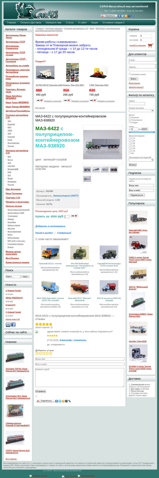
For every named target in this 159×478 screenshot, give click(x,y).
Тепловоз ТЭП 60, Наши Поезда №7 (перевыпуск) (17, 370)
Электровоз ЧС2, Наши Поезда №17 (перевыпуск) (18, 397)
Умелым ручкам (14, 206)
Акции (94, 22)
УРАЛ (10, 130)
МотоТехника (12, 258)
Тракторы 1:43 (13, 197)
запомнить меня (138, 74)
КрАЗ (10, 140)
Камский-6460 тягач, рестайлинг (138, 231)
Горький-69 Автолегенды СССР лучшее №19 (109, 265)
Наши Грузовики (14, 193)
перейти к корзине (137, 45)
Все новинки (11, 459)
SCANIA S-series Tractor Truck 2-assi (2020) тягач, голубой (140, 368)
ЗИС (9, 121)
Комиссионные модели (17, 262)
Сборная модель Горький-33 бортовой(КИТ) (18, 424)
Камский (11, 124)
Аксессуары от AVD (16, 213)
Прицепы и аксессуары (17, 202)
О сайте (82, 22)
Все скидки (40, 108)
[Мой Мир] (129, 16)
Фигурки (11, 228)
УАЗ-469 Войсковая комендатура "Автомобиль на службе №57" (79, 266)
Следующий (64, 233)
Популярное (136, 120)
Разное (11, 247)
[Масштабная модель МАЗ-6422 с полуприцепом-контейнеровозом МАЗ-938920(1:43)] (102, 163)
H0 (132, 153)
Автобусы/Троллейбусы (18, 111)
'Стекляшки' (13, 216)
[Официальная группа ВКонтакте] (8, 326)
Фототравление (14, 231)
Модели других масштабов (13, 253)
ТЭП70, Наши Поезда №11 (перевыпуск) (18, 452)
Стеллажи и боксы (15, 244)
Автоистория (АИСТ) (65, 195)
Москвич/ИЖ (13, 169)
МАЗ (9, 127)
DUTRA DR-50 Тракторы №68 (49, 85)
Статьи (69, 22)
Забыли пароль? (136, 87)
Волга (10, 160)
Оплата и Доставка (30, 22)
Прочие (11, 146)
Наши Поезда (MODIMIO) (18, 107)
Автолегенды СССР (15, 42)
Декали (11, 219)
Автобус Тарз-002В (138, 341)
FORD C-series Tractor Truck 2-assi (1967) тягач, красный (140, 259)
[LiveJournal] (132, 16)
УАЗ (9, 175)
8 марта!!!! (10, 305)
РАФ (9, 172)
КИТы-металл (13, 238)
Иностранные (13, 143)
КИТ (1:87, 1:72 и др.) (16, 241)
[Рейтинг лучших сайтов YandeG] (70, 476)
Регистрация (134, 83)
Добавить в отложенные (50, 226)
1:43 (133, 141)
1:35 (133, 143)
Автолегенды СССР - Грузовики (16, 60)
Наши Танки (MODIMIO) (17, 102)
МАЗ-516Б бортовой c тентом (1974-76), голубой (50, 299)
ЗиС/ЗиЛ (11, 166)
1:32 (133, 146)
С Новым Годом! (13, 291)
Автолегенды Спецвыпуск (12, 47)
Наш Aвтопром (13, 189)
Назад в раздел (44, 233)
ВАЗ (9, 157)
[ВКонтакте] (119, 16)
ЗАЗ (9, 163)
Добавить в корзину (52, 101)
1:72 (133, 138)
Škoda (10, 178)
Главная (11, 22)
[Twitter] (122, 16)
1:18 (133, 151)
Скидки (134, 122)
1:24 (133, 148)
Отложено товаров (113, 22)
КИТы (10, 235)
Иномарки (12, 181)
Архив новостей (13, 319)
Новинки (135, 117)
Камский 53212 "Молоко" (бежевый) (79, 299)
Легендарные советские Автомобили (18, 71)
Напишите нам (53, 22)
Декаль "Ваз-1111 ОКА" (73, 85)
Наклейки (12, 222)
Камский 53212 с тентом (50, 264)
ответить (80, 340)
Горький (11, 137)
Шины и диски (14, 225)
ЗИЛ (9, 134)
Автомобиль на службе (17, 65)
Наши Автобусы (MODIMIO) (14, 97)
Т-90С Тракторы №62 (98, 85)
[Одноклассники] (126, 16)
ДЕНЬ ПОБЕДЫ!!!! (14, 298)
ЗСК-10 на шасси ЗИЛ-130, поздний (109, 299)
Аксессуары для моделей (18, 210)
